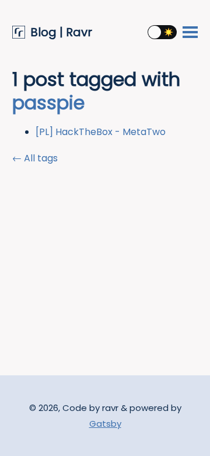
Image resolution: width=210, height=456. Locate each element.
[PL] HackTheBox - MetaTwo (101, 132)
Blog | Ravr (61, 32)
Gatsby (105, 423)
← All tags (35, 158)
